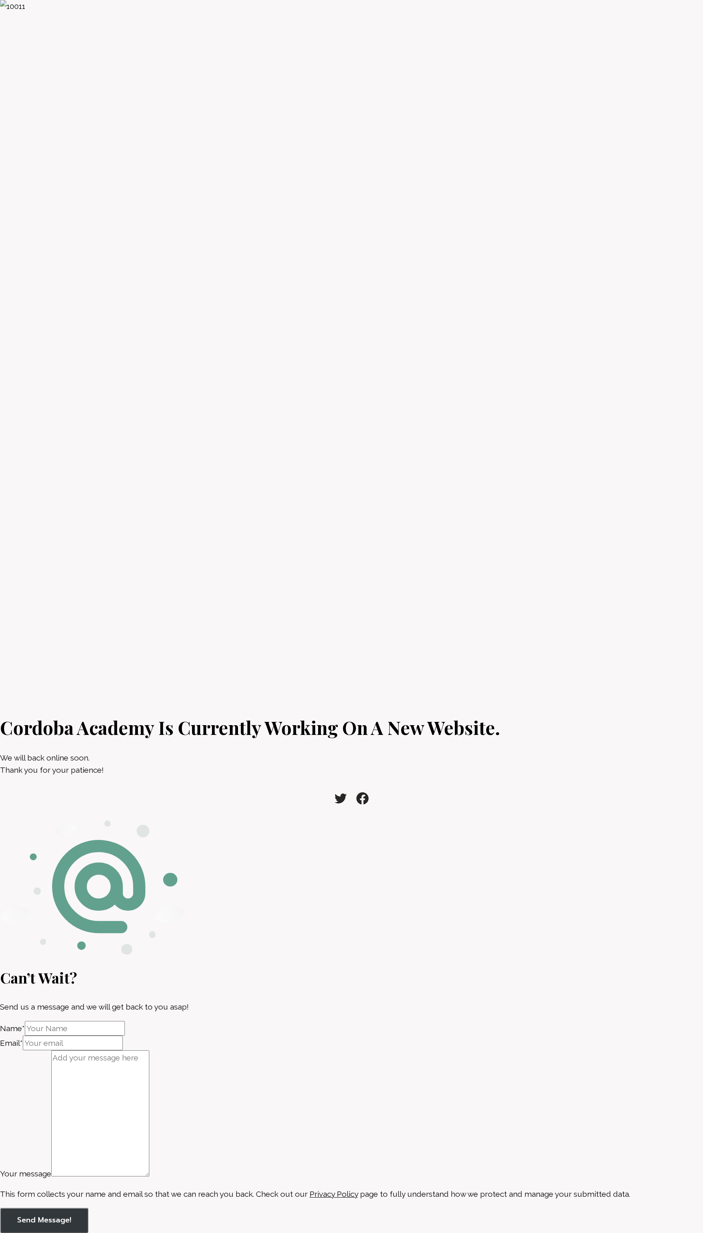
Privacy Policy (334, 1193)
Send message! (44, 1220)
